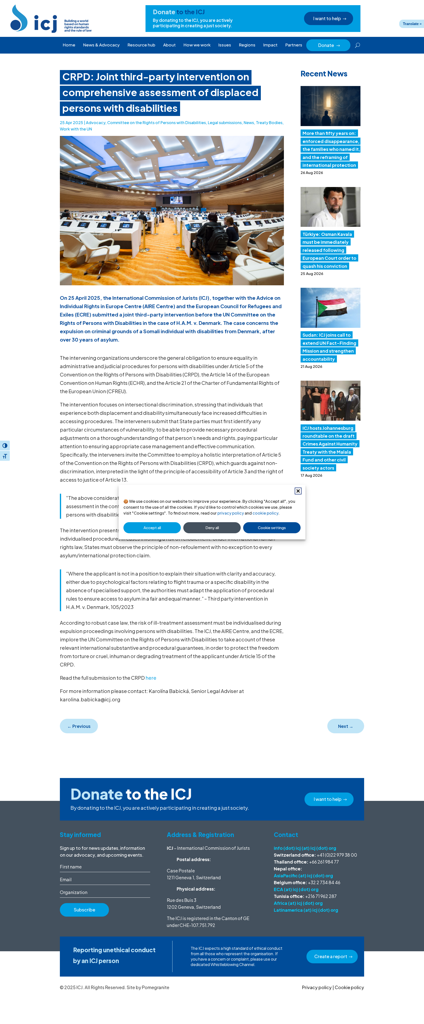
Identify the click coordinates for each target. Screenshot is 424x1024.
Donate (329, 45)
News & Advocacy (101, 44)
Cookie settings (272, 527)
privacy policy (230, 513)
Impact (270, 44)
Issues (224, 44)
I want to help (327, 18)
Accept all (152, 527)
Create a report (330, 956)
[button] (298, 491)
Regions (247, 44)
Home (69, 44)
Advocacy (95, 122)
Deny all (212, 527)
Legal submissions (225, 122)
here (151, 678)
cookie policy (265, 513)
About (169, 44)
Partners (293, 44)
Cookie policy (349, 987)
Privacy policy (317, 987)
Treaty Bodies (269, 122)
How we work (197, 44)
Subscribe (84, 909)
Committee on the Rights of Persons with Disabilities (156, 122)
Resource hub (141, 44)
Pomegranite (155, 987)
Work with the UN (76, 128)
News (249, 122)
